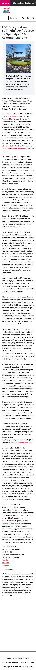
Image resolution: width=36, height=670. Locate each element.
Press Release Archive (21, 658)
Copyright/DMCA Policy (12, 667)
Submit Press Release (10, 662)
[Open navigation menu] (3, 18)
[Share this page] (33, 18)
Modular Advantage (19, 149)
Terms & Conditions (27, 662)
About (9, 658)
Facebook (5, 565)
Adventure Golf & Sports (10, 146)
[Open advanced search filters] (28, 18)
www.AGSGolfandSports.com (21, 442)
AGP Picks (5, 3)
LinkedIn (5, 560)
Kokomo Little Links (9, 523)
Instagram (5, 563)
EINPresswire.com (14, 116)
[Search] (23, 18)
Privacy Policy (28, 667)
